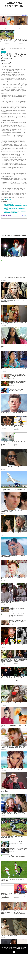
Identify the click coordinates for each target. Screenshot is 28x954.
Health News (3, 52)
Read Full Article (7, 199)
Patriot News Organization (14, 4)
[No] (26, 949)
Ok (14, 951)
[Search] (26, 12)
